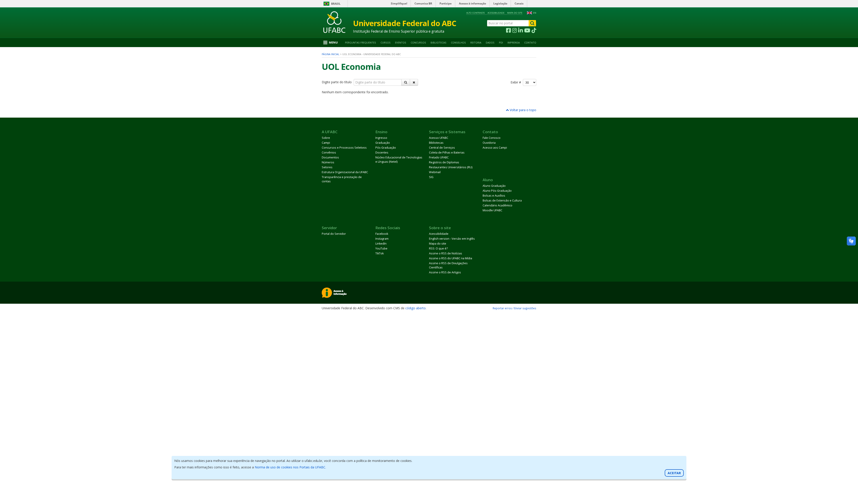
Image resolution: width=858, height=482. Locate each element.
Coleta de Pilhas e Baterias (447, 152)
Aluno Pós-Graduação (497, 191)
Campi (326, 143)
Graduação (382, 143)
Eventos (400, 42)
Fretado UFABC (439, 157)
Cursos (386, 42)
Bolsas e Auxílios (494, 195)
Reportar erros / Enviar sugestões (514, 308)
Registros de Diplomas (444, 162)
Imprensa (513, 42)
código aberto (415, 308)
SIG (431, 177)
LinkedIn (381, 243)
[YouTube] (527, 30)
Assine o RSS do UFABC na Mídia (450, 258)
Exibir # (517, 82)
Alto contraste (475, 12)
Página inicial (330, 54)
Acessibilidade (496, 12)
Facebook (381, 234)
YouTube (381, 248)
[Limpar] (414, 82)
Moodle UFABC (492, 210)
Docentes (381, 152)
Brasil (336, 4)
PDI (501, 42)
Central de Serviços (442, 148)
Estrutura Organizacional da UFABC (345, 172)
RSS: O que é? (438, 248)
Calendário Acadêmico (497, 205)
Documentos (330, 157)
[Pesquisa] (405, 82)
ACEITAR (674, 473)
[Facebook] (508, 30)
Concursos (418, 42)
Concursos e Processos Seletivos (344, 148)
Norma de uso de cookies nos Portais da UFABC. (290, 467)
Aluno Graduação (494, 186)
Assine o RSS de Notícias (445, 253)
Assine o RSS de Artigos (445, 272)
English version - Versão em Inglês (452, 239)
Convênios (329, 152)
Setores (327, 167)
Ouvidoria (489, 143)
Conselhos (458, 42)
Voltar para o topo (522, 110)
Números (328, 162)
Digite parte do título (337, 82)
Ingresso (381, 138)
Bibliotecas (438, 42)
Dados (490, 42)
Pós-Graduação (385, 148)
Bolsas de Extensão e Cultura (502, 200)
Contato (530, 42)
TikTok (379, 253)
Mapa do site (514, 12)
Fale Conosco (491, 138)
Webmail (435, 172)
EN (534, 12)
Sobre (326, 138)
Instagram (382, 239)
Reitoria (475, 42)
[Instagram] (514, 30)
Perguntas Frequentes (360, 42)
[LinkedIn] (520, 30)
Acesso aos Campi (495, 148)
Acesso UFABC (438, 138)
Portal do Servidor (334, 234)
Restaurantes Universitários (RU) (450, 167)
